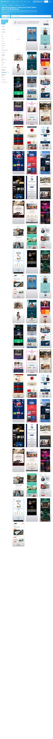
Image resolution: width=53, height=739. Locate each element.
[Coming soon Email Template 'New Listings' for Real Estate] (45, 187)
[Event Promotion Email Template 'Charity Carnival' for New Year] (32, 237)
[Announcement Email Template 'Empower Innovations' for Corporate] (45, 38)
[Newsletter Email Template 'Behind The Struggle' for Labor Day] (32, 88)
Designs (4, 16)
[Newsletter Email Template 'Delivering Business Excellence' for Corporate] (45, 138)
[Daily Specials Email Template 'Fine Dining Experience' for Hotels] (32, 212)
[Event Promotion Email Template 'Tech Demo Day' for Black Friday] (18, 88)
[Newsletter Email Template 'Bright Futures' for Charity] (45, 88)
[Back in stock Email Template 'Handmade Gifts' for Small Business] (45, 113)
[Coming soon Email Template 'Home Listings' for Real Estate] (18, 286)
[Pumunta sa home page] (4, 2)
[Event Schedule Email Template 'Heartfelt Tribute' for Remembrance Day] (32, 138)
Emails (8, 16)
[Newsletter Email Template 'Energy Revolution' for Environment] (45, 162)
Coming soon (11, 5)
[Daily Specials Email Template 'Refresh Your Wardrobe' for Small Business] (18, 63)
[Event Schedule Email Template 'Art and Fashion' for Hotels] (45, 262)
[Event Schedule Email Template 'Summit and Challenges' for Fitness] (45, 63)
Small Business (17, 5)
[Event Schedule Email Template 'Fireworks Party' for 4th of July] (32, 162)
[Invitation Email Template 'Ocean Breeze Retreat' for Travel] (18, 237)
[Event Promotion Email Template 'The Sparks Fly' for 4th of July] (18, 162)
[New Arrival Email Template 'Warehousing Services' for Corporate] (18, 113)
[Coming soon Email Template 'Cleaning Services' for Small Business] (18, 262)
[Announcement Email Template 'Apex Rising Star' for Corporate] (32, 187)
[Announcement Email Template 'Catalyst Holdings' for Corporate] (32, 63)
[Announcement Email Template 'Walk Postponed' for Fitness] (32, 38)
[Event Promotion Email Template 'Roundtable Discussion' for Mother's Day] (32, 113)
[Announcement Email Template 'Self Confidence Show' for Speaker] (32, 262)
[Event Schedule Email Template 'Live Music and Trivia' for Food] (18, 138)
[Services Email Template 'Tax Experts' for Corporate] (45, 237)
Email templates (4, 5)
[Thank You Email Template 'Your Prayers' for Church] (18, 212)
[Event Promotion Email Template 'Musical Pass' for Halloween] (45, 212)
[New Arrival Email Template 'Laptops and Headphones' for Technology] (18, 187)
